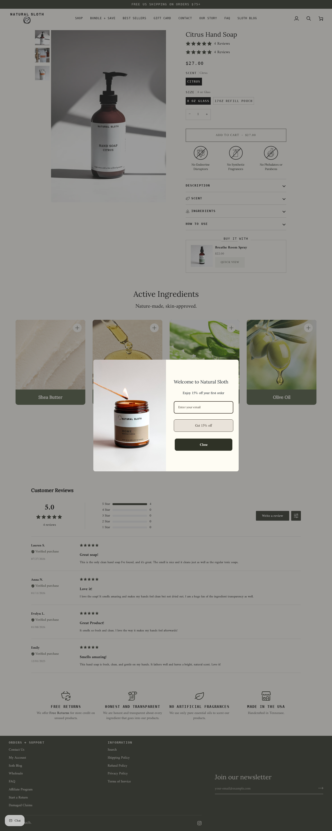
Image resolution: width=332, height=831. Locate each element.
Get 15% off (203, 425)
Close (204, 444)
